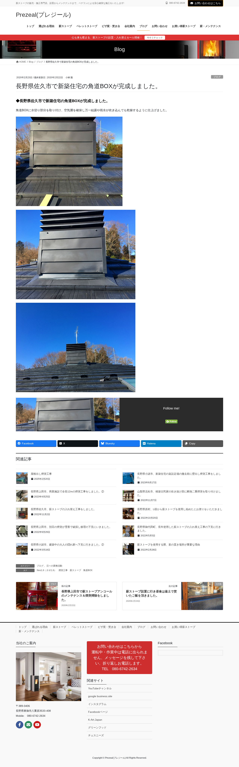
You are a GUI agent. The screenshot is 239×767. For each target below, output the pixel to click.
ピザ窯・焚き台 (107, 626)
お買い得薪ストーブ (183, 626)
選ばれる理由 (40, 626)
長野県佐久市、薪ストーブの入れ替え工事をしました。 (63, 509)
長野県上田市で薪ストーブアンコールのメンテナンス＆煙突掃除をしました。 (86, 595)
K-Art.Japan (95, 719)
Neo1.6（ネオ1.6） (46, 570)
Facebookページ (98, 711)
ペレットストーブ (82, 626)
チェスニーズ (96, 735)
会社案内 (127, 626)
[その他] (202, 595)
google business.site (100, 696)
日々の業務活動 (54, 565)
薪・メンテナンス (29, 631)
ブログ (217, 76)
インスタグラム (97, 704)
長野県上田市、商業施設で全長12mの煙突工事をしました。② (67, 491)
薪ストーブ (75, 570)
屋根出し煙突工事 (41, 473)
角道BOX (87, 570)
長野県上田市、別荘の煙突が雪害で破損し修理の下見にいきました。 (71, 526)
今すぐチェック (155, 37)
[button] (119, 657)
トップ (23, 626)
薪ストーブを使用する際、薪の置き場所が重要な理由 (168, 544)
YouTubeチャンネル (100, 688)
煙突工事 (63, 570)
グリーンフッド (97, 727)
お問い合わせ (158, 626)
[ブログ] (37, 595)
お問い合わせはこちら (208, 3)
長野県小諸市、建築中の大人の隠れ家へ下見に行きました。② (67, 544)
